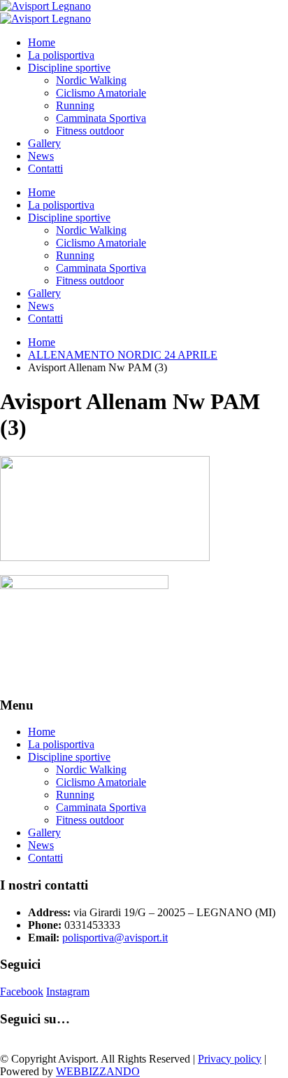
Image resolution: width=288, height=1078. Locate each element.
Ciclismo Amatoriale (101, 93)
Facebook (21, 991)
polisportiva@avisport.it (115, 938)
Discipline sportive (69, 68)
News (41, 156)
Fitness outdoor (90, 131)
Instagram (67, 991)
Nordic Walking (91, 80)
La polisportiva (61, 55)
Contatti (45, 168)
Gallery (44, 143)
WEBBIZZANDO (98, 1071)
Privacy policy (229, 1059)
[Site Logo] (45, 6)
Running (75, 105)
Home (41, 42)
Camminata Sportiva (101, 118)
